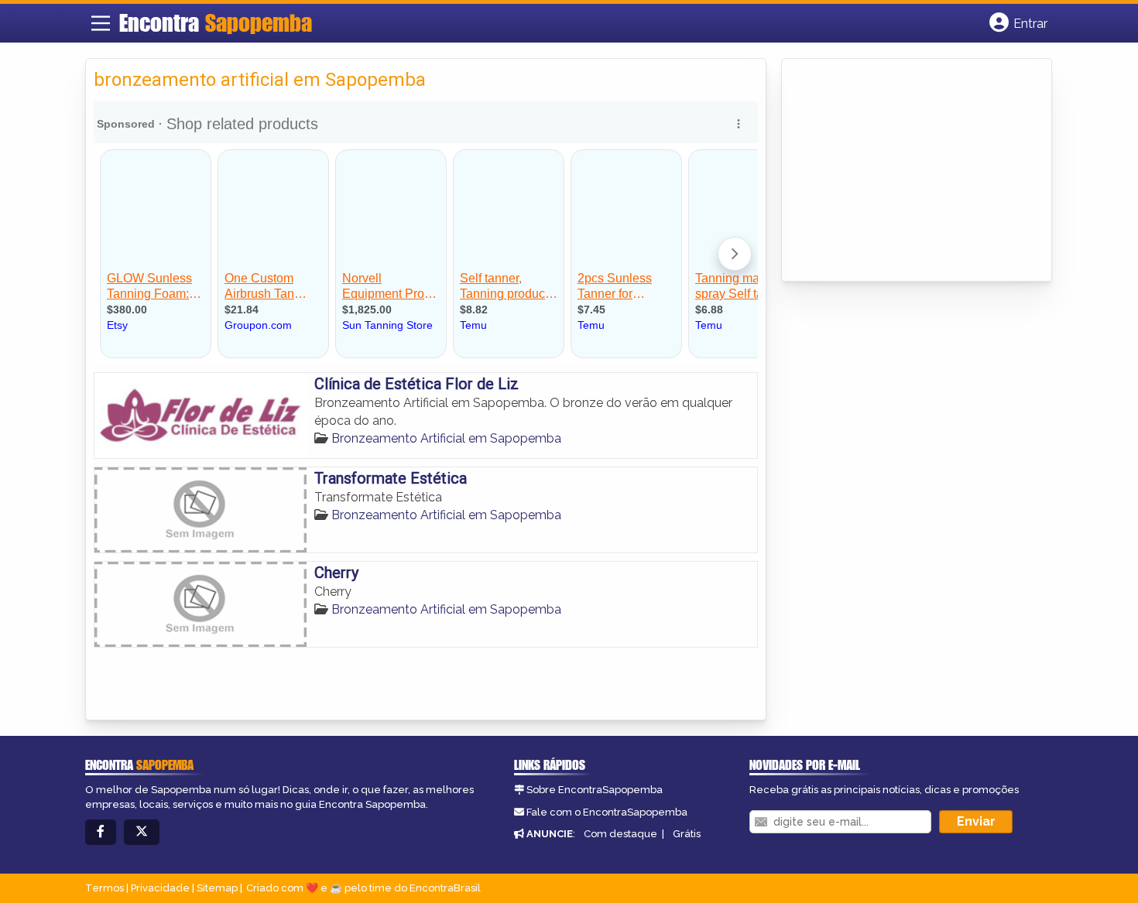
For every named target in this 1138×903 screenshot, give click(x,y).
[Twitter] (141, 832)
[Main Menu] (100, 23)
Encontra (215, 22)
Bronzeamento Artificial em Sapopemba (446, 438)
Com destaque (620, 834)
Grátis (687, 834)
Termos (104, 888)
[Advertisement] (906, 171)
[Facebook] (100, 832)
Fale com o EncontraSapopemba (606, 812)
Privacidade (160, 888)
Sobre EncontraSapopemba (594, 789)
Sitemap (217, 888)
